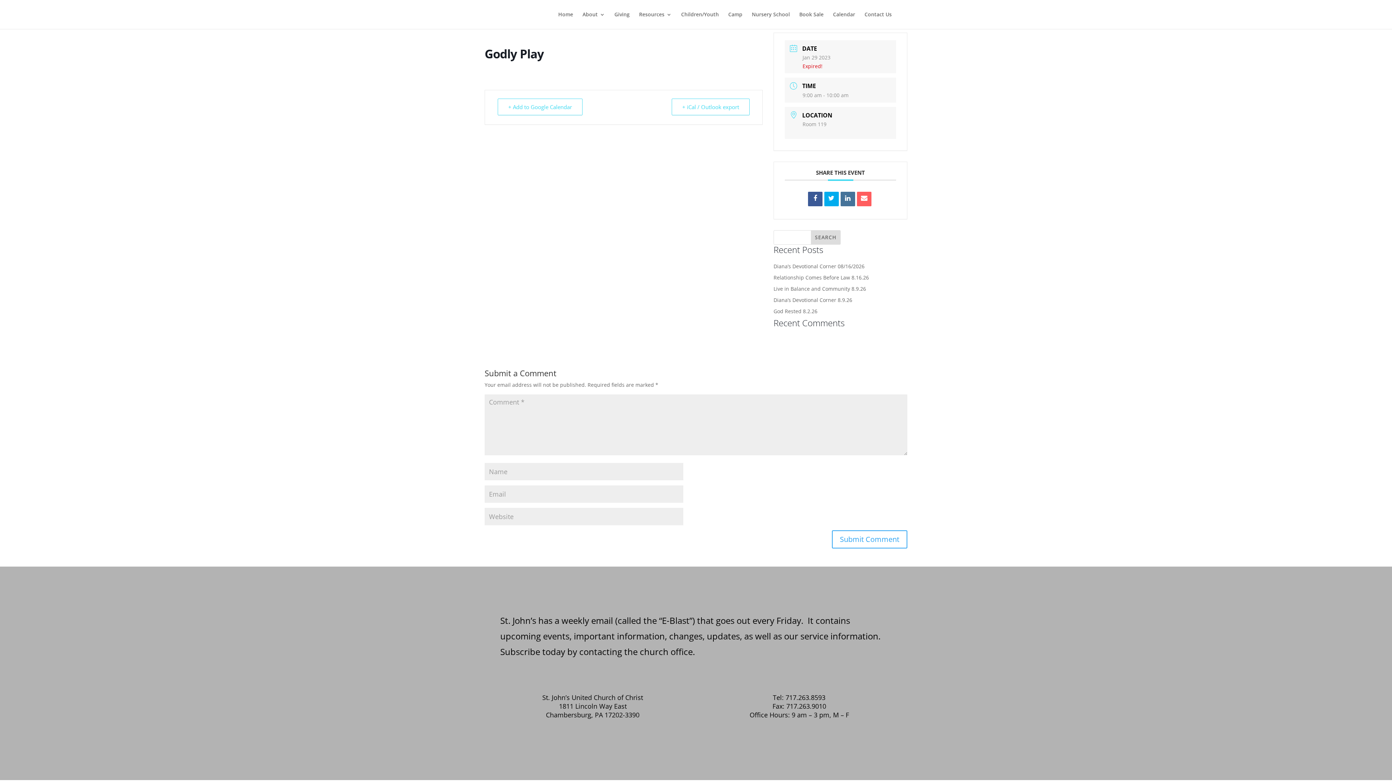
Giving (622, 15)
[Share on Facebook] (815, 199)
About (590, 15)
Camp (735, 15)
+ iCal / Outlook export (710, 107)
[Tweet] (831, 199)
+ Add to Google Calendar (540, 107)
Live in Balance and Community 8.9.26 (820, 288)
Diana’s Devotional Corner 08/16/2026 (819, 266)
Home (565, 15)
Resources (651, 15)
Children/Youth (700, 15)
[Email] (864, 199)
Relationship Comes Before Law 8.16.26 (821, 277)
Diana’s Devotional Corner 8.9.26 (813, 300)
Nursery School (771, 15)
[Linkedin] (848, 199)
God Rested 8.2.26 (795, 311)
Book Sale (811, 15)
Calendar (844, 15)
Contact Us (878, 15)
